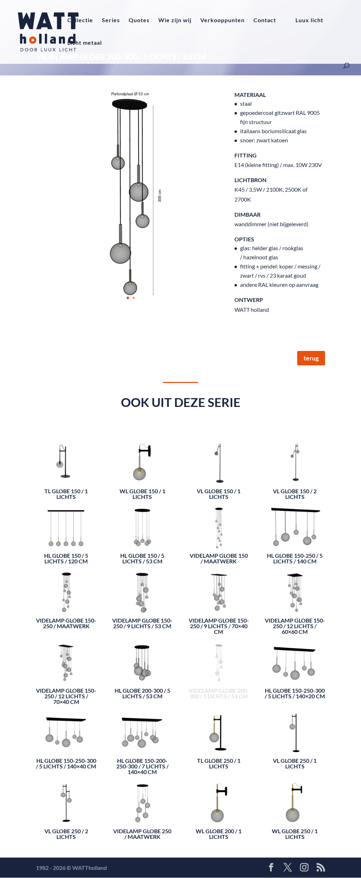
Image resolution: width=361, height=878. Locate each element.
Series (111, 20)
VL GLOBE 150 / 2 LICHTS (295, 494)
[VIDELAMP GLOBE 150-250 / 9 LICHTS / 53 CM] (142, 589)
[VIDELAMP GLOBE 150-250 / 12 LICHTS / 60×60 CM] (295, 589)
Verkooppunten (222, 20)
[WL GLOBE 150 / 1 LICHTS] (142, 459)
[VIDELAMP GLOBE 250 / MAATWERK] (142, 799)
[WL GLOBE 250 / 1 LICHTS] (295, 799)
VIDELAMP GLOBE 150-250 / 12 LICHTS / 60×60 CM (295, 626)
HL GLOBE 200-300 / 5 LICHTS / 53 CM (142, 693)
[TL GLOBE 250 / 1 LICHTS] (219, 729)
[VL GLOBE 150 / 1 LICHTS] (219, 459)
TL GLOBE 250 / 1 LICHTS (218, 763)
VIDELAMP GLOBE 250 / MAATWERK (142, 834)
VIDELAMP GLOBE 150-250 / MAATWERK (66, 623)
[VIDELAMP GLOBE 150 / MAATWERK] (219, 524)
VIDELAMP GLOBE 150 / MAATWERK (219, 558)
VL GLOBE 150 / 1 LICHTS (218, 494)
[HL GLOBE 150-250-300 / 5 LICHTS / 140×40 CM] (66, 729)
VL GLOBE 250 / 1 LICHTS (295, 763)
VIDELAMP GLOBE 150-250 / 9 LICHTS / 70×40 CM (219, 626)
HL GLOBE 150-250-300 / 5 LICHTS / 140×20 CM (295, 693)
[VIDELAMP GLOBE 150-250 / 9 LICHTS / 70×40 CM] (219, 589)
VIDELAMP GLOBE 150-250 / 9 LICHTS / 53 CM (142, 623)
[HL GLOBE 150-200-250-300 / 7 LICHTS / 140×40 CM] (142, 729)
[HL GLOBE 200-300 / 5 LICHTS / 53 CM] (142, 659)
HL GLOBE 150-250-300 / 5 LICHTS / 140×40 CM (66, 763)
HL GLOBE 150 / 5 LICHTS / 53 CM (142, 558)
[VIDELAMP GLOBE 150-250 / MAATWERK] (66, 589)
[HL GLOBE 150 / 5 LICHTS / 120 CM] (66, 524)
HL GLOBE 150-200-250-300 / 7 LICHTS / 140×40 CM (142, 766)
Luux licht (309, 20)
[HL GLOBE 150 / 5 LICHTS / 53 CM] (142, 524)
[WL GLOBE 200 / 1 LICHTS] (219, 799)
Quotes (139, 20)
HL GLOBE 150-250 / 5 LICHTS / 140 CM (295, 558)
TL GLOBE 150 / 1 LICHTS (66, 494)
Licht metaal (84, 43)
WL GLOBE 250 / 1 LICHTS (295, 834)
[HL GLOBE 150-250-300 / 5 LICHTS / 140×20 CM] (295, 659)
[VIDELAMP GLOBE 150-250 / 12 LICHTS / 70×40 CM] (66, 659)
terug (311, 358)
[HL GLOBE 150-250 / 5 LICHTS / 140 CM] (295, 524)
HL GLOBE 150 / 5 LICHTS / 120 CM (66, 558)
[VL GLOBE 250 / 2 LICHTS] (66, 799)
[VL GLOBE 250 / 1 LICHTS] (295, 729)
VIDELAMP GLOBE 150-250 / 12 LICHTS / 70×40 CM (66, 696)
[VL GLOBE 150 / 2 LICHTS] (295, 459)
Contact (264, 20)
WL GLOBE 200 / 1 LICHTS (218, 834)
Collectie (80, 20)
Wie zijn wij (174, 20)
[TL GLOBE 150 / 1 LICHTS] (66, 459)
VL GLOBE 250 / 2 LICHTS (66, 834)
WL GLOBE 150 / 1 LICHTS (142, 494)
